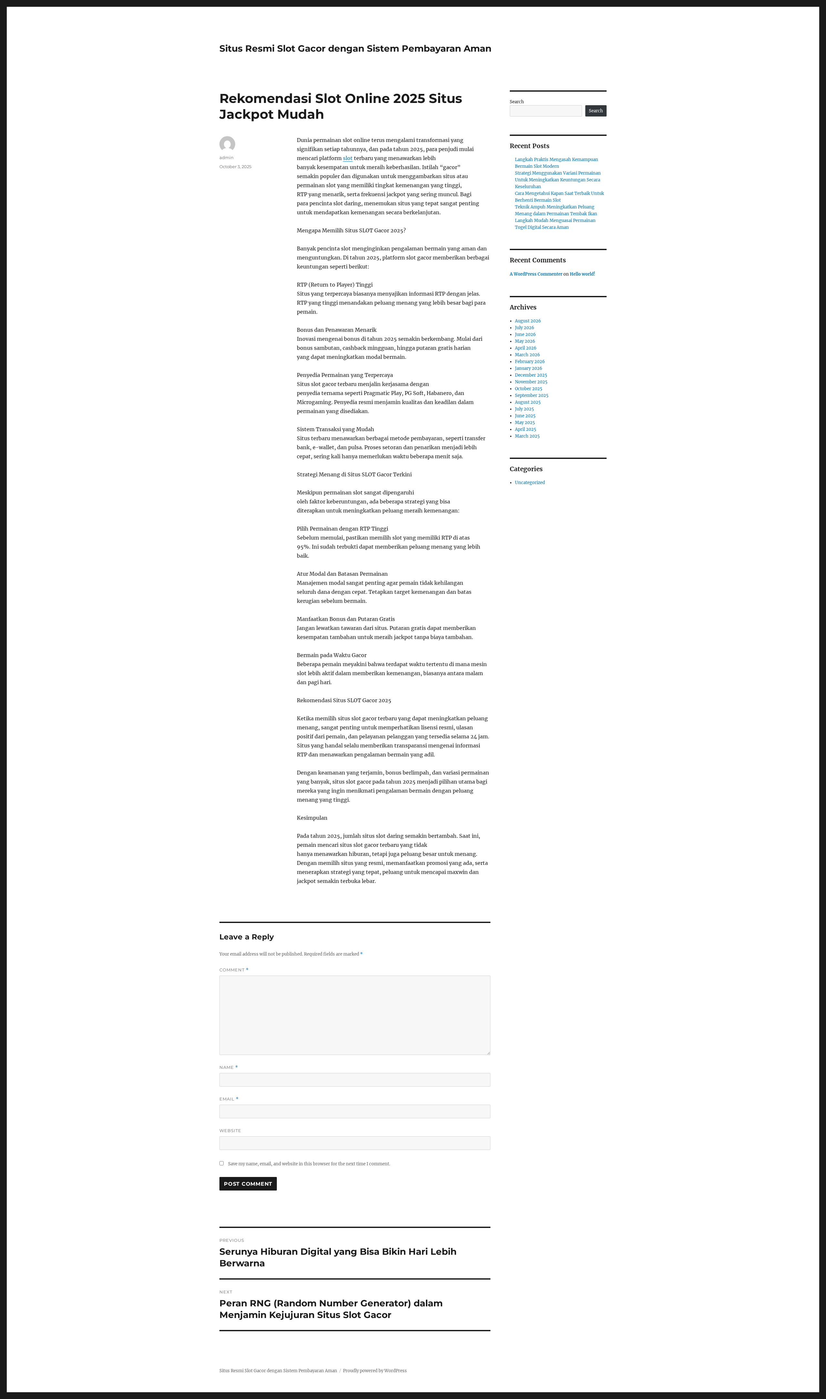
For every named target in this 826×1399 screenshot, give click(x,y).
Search (517, 102)
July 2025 (524, 409)
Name (228, 1067)
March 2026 (527, 355)
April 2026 (526, 348)
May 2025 (525, 422)
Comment (234, 970)
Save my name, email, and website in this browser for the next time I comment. (309, 1164)
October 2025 (528, 388)
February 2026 (530, 361)
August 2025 (528, 402)
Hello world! (582, 274)
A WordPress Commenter (536, 274)
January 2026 (528, 368)
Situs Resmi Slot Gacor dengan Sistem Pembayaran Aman (355, 48)
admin (226, 157)
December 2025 (531, 375)
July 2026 (524, 327)
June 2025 (525, 416)
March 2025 (527, 436)
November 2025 (531, 382)
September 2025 (532, 395)
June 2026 (525, 334)
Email (229, 1099)
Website (230, 1130)
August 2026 (528, 321)
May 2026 (525, 341)
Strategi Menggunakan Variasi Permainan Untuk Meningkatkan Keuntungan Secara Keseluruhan (558, 179)
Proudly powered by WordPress (375, 1371)
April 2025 (525, 429)
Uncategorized (530, 482)
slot (348, 158)
